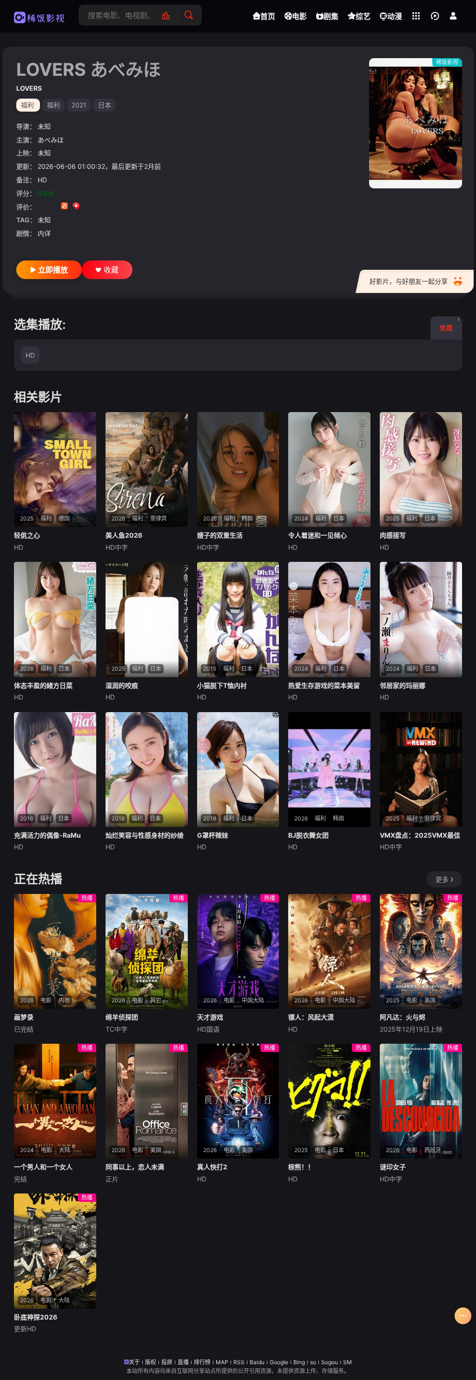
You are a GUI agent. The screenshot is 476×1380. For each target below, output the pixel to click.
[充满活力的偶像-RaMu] (55, 769)
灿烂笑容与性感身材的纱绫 (145, 835)
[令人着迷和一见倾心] (329, 469)
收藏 (111, 269)
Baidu (257, 1362)
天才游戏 (210, 1017)
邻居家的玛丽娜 (402, 685)
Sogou (329, 1362)
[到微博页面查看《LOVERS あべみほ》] (87, 207)
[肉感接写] (421, 469)
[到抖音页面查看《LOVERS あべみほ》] (52, 207)
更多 (442, 879)
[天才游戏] (238, 951)
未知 (44, 126)
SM (347, 1362)
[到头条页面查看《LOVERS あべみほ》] (99, 207)
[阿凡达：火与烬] (421, 951)
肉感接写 (393, 535)
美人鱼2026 (124, 535)
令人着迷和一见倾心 (317, 535)
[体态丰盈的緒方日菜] (55, 619)
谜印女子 (393, 1167)
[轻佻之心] (55, 469)
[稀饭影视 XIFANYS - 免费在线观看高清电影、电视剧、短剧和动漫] (39, 16)
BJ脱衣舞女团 (308, 835)
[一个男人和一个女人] (55, 1101)
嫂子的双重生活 (220, 535)
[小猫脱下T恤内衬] (238, 619)
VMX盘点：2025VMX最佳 (420, 835)
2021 (79, 105)
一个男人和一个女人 (43, 1167)
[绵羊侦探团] (147, 951)
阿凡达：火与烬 (402, 1017)
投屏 (166, 1362)
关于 (134, 1362)
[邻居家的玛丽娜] (421, 619)
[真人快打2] (238, 1101)
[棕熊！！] (329, 1101)
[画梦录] (55, 951)
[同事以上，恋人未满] (147, 1101)
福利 (53, 105)
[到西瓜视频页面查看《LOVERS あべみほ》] (76, 207)
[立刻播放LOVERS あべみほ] (415, 123)
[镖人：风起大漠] (329, 951)
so (313, 1362)
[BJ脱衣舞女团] (329, 769)
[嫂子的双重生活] (238, 469)
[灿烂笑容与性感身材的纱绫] (147, 769)
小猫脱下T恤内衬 (222, 685)
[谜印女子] (421, 1101)
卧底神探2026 (35, 1317)
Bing (299, 1362)
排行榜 (202, 1362)
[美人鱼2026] (147, 469)
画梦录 (23, 1017)
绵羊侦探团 (122, 1017)
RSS (239, 1362)
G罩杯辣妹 (212, 835)
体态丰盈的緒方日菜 (43, 685)
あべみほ (51, 140)
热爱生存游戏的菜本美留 (324, 685)
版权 (150, 1362)
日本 (104, 105)
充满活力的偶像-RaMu (47, 835)
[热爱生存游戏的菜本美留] (329, 619)
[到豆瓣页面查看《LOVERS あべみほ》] (41, 207)
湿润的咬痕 (122, 685)
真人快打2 (212, 1167)
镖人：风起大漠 (311, 1017)
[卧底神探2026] (55, 1251)
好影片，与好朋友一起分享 (409, 281)
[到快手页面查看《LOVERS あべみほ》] (64, 207)
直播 (183, 1362)
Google (279, 1362)
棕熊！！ (301, 1167)
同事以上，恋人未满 (135, 1167)
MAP (222, 1362)
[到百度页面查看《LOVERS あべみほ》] (110, 207)
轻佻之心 (27, 535)
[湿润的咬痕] (147, 619)
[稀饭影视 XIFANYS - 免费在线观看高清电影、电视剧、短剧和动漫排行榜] (171, 15)
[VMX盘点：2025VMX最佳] (421, 769)
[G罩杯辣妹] (238, 769)
